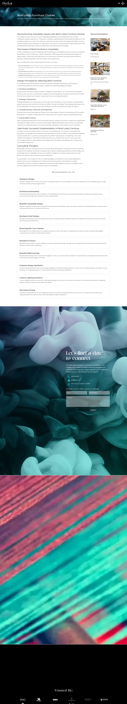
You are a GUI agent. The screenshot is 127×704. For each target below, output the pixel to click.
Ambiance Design (26, 179)
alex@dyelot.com (75, 380)
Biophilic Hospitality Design (31, 204)
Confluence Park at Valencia (97, 131)
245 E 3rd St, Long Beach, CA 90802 (80, 383)
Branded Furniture (27, 241)
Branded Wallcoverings (29, 253)
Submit (93, 410)
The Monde (94, 54)
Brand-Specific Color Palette (31, 228)
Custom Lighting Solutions (30, 278)
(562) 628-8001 (75, 376)
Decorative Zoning (27, 290)
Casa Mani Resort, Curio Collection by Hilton (98, 105)
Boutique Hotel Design (29, 216)
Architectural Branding (29, 191)
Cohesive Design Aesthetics (31, 265)
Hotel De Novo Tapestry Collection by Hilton (98, 78)
